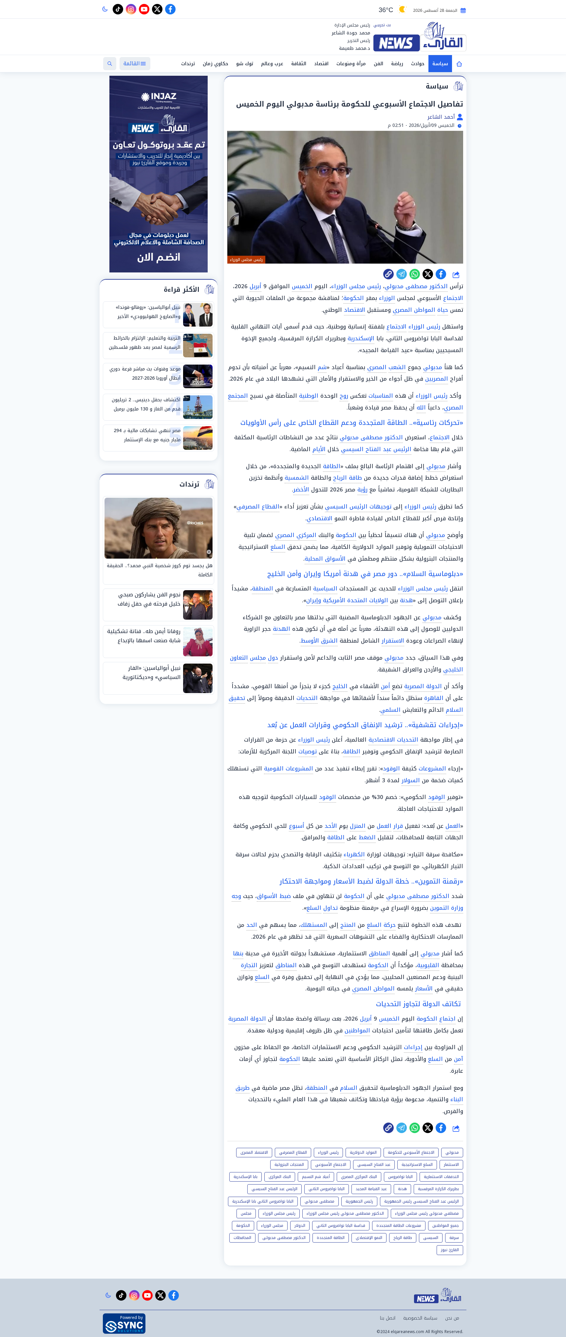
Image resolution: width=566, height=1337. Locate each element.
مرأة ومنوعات (351, 63)
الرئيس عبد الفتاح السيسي (376, 449)
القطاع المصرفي (257, 506)
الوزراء (387, 298)
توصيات (307, 751)
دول (273, 657)
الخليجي (453, 669)
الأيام (319, 449)
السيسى (430, 1237)
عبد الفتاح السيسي (373, 1164)
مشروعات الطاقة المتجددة (398, 1225)
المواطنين (357, 1030)
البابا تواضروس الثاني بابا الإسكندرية (262, 1201)
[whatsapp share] (414, 274)
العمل (452, 826)
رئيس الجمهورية (359, 1201)
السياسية (325, 588)
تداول (330, 908)
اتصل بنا (387, 1318)
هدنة (406, 600)
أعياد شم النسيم (316, 1176)
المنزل (358, 826)
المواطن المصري (414, 310)
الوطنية (308, 395)
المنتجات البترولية (289, 1164)
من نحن (452, 1318)
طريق (243, 1088)
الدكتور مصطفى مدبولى (284, 1237)
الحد (251, 925)
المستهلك (313, 925)
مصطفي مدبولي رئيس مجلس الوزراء (427, 1213)
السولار (411, 780)
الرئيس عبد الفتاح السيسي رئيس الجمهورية (421, 1201)
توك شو (244, 63)
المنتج (348, 925)
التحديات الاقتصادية (393, 739)
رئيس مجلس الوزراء (356, 286)
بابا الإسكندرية (245, 1176)
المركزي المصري (295, 535)
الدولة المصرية (423, 686)
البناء (456, 1099)
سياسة (440, 63)
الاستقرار (393, 640)
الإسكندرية (361, 338)
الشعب (397, 367)
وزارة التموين (446, 908)
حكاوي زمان (215, 63)
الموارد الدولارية (363, 1152)
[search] (110, 63)
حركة (390, 925)
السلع (278, 547)
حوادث (417, 63)
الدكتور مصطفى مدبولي (416, 286)
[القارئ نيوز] (419, 36)
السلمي (390, 710)
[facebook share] (441, 274)
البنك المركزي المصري (359, 1176)
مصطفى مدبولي (319, 1201)
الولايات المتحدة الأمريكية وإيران (347, 600)
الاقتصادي (319, 518)
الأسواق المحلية (325, 558)
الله (421, 407)
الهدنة (281, 629)
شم (322, 367)
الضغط (367, 837)
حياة (442, 310)
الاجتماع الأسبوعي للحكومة (411, 1152)
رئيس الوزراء (424, 326)
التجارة (249, 965)
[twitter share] (428, 274)
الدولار (299, 1225)
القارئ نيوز (450, 1249)
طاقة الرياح (347, 477)
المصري (377, 367)
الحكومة (353, 298)
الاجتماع (453, 298)
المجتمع (238, 395)
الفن (378, 63)
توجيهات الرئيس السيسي (358, 506)
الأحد (331, 826)
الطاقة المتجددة (331, 1237)
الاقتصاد (354, 310)
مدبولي (432, 367)
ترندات (188, 63)
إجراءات (413, 1047)
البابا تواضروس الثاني (327, 1188)
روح (344, 395)
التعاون (239, 657)
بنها (238, 953)
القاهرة (433, 698)
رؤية (362, 489)
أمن (385, 686)
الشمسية (297, 477)
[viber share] (401, 274)
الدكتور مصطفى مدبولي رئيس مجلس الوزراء (345, 1213)
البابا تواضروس (400, 1176)
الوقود (391, 768)
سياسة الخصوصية (420, 1318)
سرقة (454, 1237)
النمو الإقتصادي (369, 1237)
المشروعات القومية (288, 768)
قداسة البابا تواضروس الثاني (340, 1225)
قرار (398, 826)
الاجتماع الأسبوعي (330, 1164)
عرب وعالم (272, 63)
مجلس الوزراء (272, 1225)
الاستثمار (451, 1164)
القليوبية (428, 965)
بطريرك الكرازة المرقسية (438, 1188)
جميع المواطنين (445, 1225)
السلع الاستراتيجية (417, 1164)
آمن (458, 1059)
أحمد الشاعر (442, 117)
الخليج (340, 686)
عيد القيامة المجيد (371, 1188)
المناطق (379, 953)
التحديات (307, 698)
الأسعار (424, 988)
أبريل (255, 286)
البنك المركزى (280, 1176)
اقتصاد (321, 63)
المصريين (436, 378)
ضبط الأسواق (274, 896)
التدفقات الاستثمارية (441, 1176)
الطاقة (331, 466)
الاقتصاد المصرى (254, 1152)
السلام (348, 1088)
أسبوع (296, 826)
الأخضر (301, 489)
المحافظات (242, 1237)
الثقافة (298, 63)
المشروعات (432, 768)
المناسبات (380, 395)
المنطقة (262, 588)
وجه (236, 896)
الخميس (302, 286)
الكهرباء (354, 854)
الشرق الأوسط (319, 640)
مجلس (258, 657)
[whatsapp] (388, 274)
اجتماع (447, 1018)
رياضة (397, 63)
